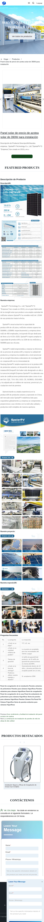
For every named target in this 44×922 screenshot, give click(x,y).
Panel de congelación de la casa (12, 694)
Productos (16, 59)
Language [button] (39, 3)
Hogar (6, 59)
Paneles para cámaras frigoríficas (24, 689)
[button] (29, 3)
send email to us (23, 156)
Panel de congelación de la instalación (14, 686)
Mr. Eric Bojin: (10, 810)
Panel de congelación (34, 691)
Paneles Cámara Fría (26, 699)
